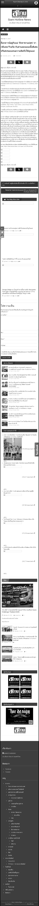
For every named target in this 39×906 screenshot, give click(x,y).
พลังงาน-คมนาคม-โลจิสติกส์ (16, 789)
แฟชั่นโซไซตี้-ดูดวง (13, 872)
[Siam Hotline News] (3, 29)
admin (15, 295)
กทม (12, 818)
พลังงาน (13, 844)
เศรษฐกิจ (10, 821)
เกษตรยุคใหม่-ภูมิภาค (17, 803)
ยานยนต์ (10, 846)
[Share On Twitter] (2, 232)
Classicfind (11, 861)
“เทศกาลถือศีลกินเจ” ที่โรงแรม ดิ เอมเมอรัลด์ (16, 259)
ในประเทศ (11, 887)
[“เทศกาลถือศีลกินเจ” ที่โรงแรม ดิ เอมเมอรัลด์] (18, 245)
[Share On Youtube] (2, 236)
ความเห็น (4, 315)
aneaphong (17, 230)
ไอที (12, 841)
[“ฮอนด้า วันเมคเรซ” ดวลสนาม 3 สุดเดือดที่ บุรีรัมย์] (7, 628)
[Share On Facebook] (2, 228)
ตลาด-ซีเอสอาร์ (15, 826)
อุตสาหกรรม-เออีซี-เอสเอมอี (15, 792)
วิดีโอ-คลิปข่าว (9, 890)
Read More (5, 621)
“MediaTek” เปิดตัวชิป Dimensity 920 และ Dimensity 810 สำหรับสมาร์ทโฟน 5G (21, 191)
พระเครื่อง (17, 815)
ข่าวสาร (7, 783)
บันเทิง (10, 855)
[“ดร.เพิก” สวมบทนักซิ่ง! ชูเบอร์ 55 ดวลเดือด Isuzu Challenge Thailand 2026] (17, 595)
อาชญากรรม (11, 795)
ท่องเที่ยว (10, 869)
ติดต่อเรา (7, 892)
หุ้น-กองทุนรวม (15, 829)
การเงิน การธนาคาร (16, 832)
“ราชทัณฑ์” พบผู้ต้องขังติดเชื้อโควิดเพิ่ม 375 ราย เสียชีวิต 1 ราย (18, 184)
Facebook (8, 769)
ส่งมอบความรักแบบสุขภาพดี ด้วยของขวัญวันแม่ (17, 228)
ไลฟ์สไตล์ (8, 867)
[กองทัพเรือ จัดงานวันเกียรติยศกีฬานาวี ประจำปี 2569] (7, 649)
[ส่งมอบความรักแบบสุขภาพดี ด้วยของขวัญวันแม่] (18, 214)
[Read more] (36, 3)
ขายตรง (13, 835)
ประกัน (10, 849)
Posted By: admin (6, 55)
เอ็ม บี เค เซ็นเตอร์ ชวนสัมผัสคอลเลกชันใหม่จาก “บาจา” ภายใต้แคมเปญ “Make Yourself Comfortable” (22, 384)
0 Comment (18, 55)
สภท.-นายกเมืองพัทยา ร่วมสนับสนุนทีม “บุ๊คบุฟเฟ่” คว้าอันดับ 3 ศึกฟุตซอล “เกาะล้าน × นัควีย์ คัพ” (25, 638)
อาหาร (10, 878)
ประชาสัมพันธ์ (9, 858)
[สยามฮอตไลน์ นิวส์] (9, 753)
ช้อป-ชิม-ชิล (4, 34)
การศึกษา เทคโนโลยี (14, 838)
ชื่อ (2, 332)
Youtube (7, 772)
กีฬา (4, 605)
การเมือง (13, 806)
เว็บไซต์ (3, 345)
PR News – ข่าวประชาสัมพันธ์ (16, 864)
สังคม (9, 809)
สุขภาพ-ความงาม (13, 875)
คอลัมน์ (7, 884)
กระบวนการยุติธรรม (17, 798)
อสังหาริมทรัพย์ (15, 823)
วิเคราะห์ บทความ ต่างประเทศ (16, 786)
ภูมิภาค (10, 800)
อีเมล (3, 339)
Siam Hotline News (19, 19)
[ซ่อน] (1, 238)
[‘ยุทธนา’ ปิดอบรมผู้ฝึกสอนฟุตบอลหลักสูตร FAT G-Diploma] (7, 658)
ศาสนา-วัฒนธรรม (16, 812)
